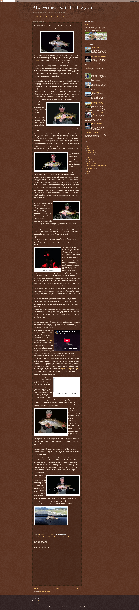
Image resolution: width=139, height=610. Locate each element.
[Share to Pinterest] (65, 534)
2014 (87, 144)
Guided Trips (38, 17)
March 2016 (90, 154)
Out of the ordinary (95, 92)
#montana (70, 536)
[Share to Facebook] (64, 534)
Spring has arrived (90, 67)
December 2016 (91, 168)
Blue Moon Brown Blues (97, 123)
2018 (87, 173)
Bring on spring (94, 83)
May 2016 (90, 159)
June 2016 (90, 161)
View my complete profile (38, 603)
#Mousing (76, 536)
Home (57, 588)
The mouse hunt (95, 73)
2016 (87, 148)
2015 (87, 146)
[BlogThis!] (60, 534)
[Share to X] (62, 534)
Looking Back (75, 88)
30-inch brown (49, 340)
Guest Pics (49, 17)
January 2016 (91, 150)
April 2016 (90, 157)
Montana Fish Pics (62, 17)
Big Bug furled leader (66, 368)
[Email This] (59, 534)
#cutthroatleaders (58, 536)
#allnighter (40, 536)
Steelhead (87, 25)
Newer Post (36, 588)
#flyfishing (65, 536)
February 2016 (91, 152)
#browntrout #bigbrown (48, 536)
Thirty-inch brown (95, 47)
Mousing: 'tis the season (93, 163)
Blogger (87, 606)
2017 (87, 171)
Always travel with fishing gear (62, 7)
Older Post (78, 588)
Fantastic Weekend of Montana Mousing (96, 165)
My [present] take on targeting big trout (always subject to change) (98, 104)
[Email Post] (56, 534)
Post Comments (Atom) (44, 591)
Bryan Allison (37, 600)
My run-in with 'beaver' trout (92, 132)
